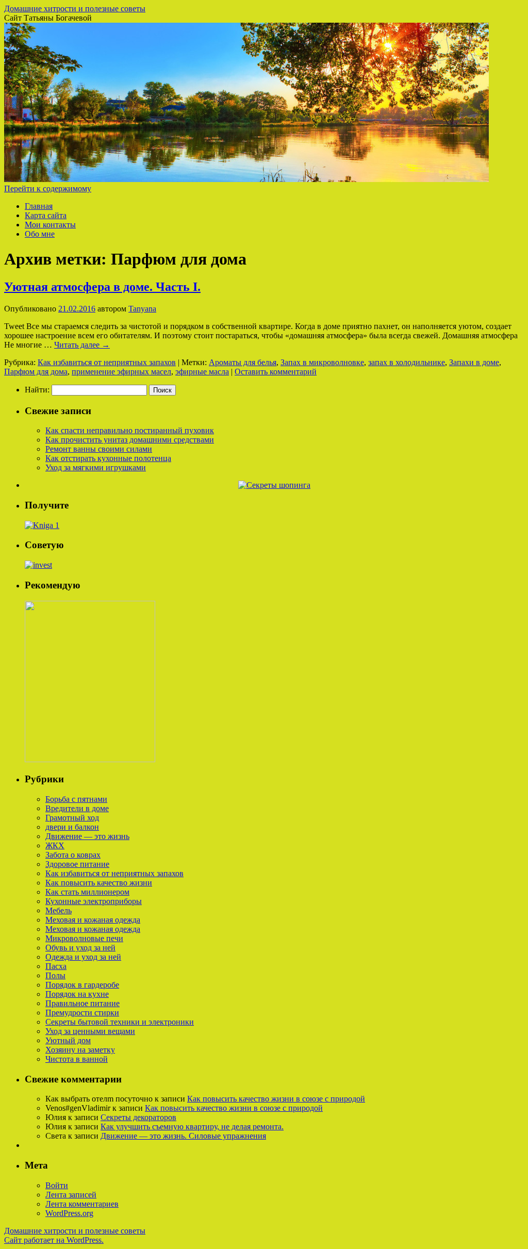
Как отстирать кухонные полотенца (108, 458)
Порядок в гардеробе (82, 984)
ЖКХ (54, 845)
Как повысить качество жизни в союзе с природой (276, 1098)
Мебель (58, 910)
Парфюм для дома (36, 371)
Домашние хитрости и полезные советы (74, 8)
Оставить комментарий (276, 371)
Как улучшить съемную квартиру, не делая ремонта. (192, 1126)
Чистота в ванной (76, 1059)
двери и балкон (72, 827)
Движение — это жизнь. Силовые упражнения (183, 1135)
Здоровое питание (77, 864)
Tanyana (142, 308)
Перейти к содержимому (47, 188)
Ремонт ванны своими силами (98, 449)
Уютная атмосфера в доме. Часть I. (102, 286)
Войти (56, 1185)
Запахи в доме (474, 362)
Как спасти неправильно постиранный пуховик (129, 430)
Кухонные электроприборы (93, 901)
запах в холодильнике (406, 362)
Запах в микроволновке (322, 362)
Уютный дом (68, 1040)
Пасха (56, 966)
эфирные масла (202, 371)
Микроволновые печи (84, 938)
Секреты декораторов (138, 1117)
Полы (55, 975)
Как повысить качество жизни (98, 882)
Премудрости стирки (82, 1012)
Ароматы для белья (242, 362)
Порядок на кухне (77, 994)
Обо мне (40, 233)
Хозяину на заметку (80, 1049)
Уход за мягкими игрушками (95, 467)
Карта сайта (46, 215)
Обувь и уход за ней (80, 947)
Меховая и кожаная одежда (92, 919)
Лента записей (70, 1194)
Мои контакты (50, 224)
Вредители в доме (77, 808)
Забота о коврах (73, 854)
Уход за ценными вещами (90, 1031)
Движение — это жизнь (87, 836)
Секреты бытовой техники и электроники (119, 1021)
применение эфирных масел (121, 371)
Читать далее (82, 344)
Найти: (37, 389)
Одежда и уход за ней (83, 956)
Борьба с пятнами (76, 799)
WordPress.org (69, 1213)
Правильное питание (82, 1003)
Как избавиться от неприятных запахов (107, 362)
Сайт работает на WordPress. (54, 1240)
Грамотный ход (72, 817)
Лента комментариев (82, 1203)
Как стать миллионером (87, 892)
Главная (39, 206)
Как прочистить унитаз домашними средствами (129, 439)
